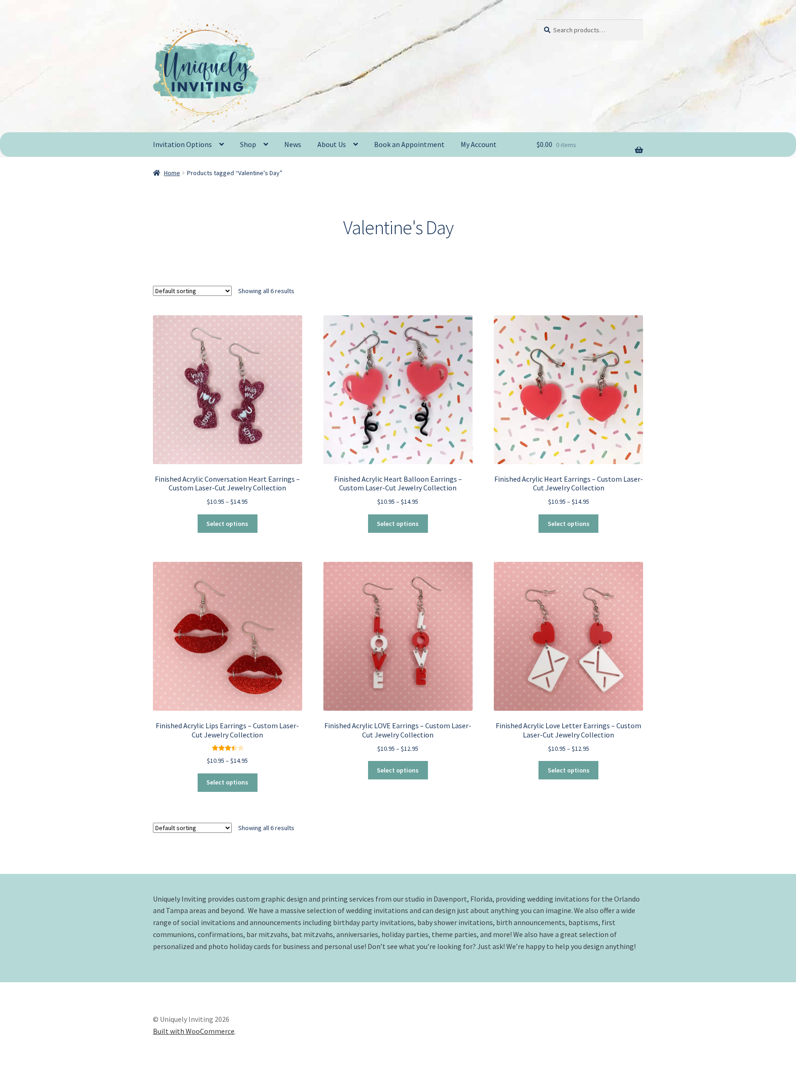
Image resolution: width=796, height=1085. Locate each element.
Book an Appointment (409, 144)
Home (172, 173)
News (292, 144)
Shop (248, 144)
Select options (227, 523)
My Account (479, 144)
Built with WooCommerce (193, 1031)
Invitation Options (182, 144)
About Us (331, 144)
